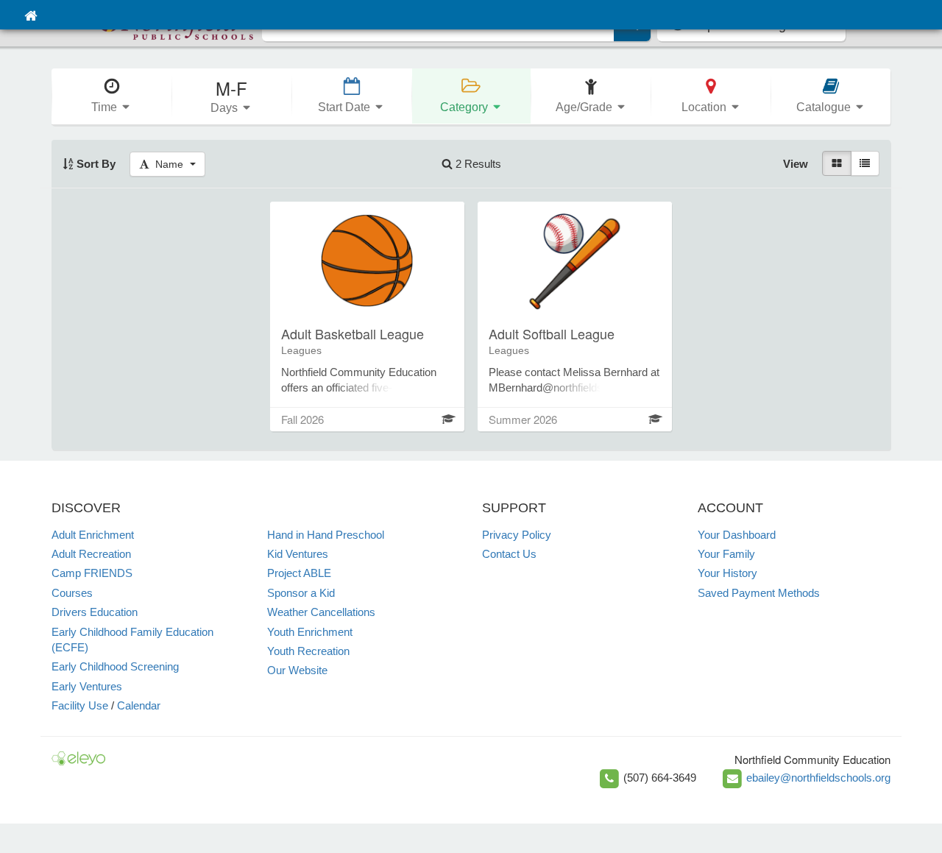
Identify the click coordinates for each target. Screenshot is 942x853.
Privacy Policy (516, 534)
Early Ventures (87, 686)
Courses (72, 593)
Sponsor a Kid (301, 593)
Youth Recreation (308, 651)
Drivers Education (95, 612)
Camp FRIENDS (92, 573)
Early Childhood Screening (115, 666)
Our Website (297, 670)
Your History (727, 573)
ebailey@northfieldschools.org (818, 777)
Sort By (95, 163)
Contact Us (509, 554)
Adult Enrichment (93, 534)
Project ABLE (299, 573)
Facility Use (80, 705)
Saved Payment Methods (759, 593)
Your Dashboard (737, 534)
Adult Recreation (91, 554)
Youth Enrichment (310, 632)
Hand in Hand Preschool (325, 534)
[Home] (30, 14)
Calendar (138, 705)
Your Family (726, 554)
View (795, 163)
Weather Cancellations (321, 612)
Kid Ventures (297, 554)
